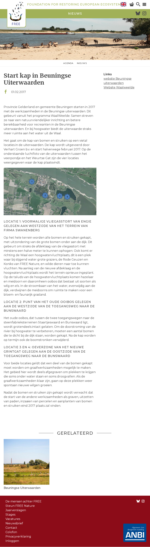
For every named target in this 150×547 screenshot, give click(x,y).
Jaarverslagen (15, 510)
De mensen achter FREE (23, 501)
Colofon (11, 532)
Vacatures (12, 519)
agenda (68, 63)
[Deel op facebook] (6, 92)
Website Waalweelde (119, 87)
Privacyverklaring (18, 536)
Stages (10, 514)
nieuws (75, 13)
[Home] (16, 14)
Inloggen (12, 541)
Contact (11, 527)
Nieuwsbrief (14, 523)
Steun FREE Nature (20, 506)
